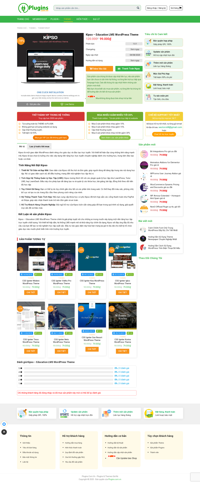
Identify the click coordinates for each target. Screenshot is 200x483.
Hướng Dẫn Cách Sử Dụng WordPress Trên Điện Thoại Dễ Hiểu (164, 246)
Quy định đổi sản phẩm (74, 452)
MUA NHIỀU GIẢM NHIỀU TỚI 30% (115, 115)
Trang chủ (22, 28)
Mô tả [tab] (22, 146)
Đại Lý (96, 19)
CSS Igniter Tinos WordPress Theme (31, 340)
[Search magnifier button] (138, 8)
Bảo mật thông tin (30, 457)
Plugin (54, 19)
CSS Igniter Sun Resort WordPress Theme (92, 338)
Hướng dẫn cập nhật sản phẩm (120, 452)
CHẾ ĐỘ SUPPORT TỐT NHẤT (164, 115)
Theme (67, 19)
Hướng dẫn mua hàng (73, 443)
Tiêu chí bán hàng (29, 447)
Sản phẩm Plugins (157, 447)
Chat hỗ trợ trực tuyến (164, 134)
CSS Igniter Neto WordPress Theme (61, 340)
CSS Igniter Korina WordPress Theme (122, 340)
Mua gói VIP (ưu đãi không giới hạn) (51, 137)
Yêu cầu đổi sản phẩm (73, 462)
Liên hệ (25, 462)
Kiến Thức (82, 19)
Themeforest (44, 28)
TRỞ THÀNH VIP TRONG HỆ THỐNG (51, 115)
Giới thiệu (26, 443)
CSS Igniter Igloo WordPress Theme (122, 282)
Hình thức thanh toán (73, 447)
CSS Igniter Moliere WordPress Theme (30, 282)
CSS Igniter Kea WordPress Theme (92, 282)
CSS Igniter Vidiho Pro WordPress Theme (61, 282)
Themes (32, 28)
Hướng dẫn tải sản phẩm (117, 447)
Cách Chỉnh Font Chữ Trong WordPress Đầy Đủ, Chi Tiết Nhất (163, 229)
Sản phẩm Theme (157, 443)
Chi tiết (31, 292)
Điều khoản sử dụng (31, 452)
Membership (40, 19)
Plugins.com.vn (114, 479)
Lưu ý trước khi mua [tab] (39, 146)
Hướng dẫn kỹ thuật (115, 443)
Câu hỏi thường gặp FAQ (75, 457)
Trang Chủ (23, 19)
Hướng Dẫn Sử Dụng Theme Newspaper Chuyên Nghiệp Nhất (162, 238)
